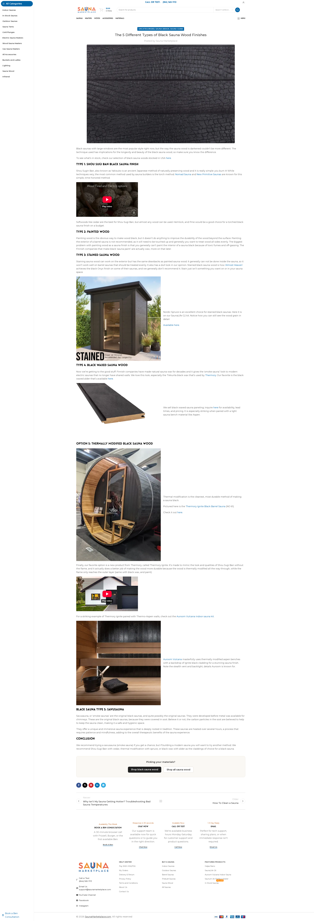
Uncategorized (147, 29)
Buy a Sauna (168, 862)
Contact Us (124, 891)
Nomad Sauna (183, 174)
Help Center (125, 862)
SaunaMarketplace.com (98, 916)
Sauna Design (162, 29)
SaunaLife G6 (210, 870)
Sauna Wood (167, 883)
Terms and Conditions (128, 883)
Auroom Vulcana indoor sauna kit (195, 616)
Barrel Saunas (168, 875)
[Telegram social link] (103, 785)
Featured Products (215, 862)
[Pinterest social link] (91, 785)
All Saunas (166, 887)
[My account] (244, 2)
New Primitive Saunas (209, 174)
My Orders (123, 870)
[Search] (237, 10)
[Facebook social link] (78, 785)
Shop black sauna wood (144, 769)
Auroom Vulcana (172, 659)
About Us (123, 887)
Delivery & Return (126, 875)
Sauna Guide (176, 29)
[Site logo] (86, 9)
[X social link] (84, 785)
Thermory (210, 375)
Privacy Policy (125, 879)
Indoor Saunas (168, 866)
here (168, 158)
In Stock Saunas (214, 882)
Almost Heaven (233, 265)
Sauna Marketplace (166, 41)
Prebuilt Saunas (168, 879)
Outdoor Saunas (169, 870)
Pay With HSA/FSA (127, 866)
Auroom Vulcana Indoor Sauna (218, 875)
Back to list (160, 801)
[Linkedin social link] (97, 785)
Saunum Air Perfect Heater (216, 879)
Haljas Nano (210, 866)
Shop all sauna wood (178, 769)
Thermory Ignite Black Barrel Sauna (205, 506)
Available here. (171, 325)
